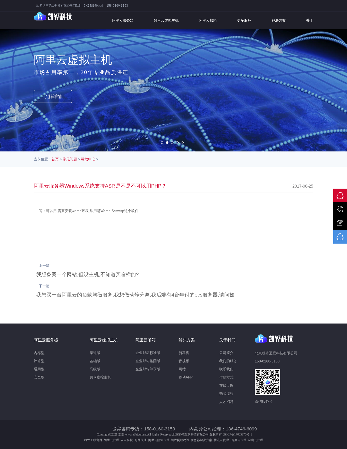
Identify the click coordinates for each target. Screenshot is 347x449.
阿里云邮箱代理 (158, 440)
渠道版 (95, 353)
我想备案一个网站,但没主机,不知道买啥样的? (87, 274)
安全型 (39, 377)
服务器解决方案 (202, 440)
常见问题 (70, 159)
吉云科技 (127, 440)
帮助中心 (88, 159)
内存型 (39, 353)
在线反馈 (226, 385)
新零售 (184, 353)
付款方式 (226, 377)
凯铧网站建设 (180, 440)
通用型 (39, 369)
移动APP (186, 377)
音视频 (184, 361)
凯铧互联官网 (93, 440)
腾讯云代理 (222, 440)
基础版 (95, 361)
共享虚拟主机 (100, 377)
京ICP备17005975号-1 (237, 434)
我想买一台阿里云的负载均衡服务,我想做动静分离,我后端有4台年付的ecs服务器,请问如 (135, 295)
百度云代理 (239, 440)
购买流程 (226, 393)
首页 (55, 159)
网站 (182, 369)
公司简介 (226, 353)
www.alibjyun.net (136, 434)
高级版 (95, 369)
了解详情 (53, 96)
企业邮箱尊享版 (147, 369)
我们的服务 (228, 361)
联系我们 (226, 369)
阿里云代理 (111, 440)
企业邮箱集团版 (147, 361)
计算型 (39, 361)
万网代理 (140, 440)
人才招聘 (226, 402)
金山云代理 (255, 440)
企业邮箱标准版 (147, 353)
